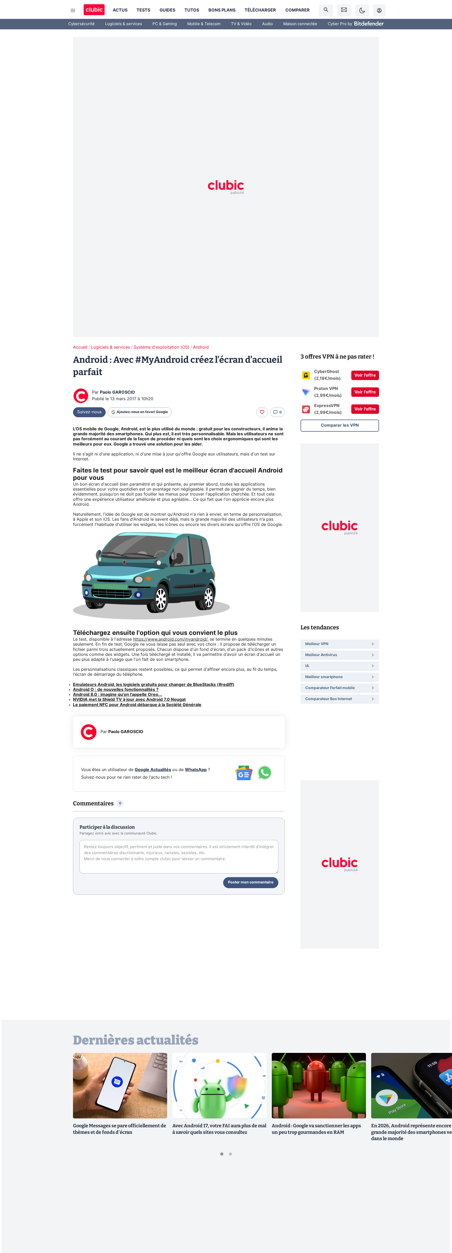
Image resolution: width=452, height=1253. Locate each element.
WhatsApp (196, 770)
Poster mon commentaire (250, 882)
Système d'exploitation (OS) (161, 347)
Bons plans (221, 10)
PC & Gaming (164, 24)
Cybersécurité (81, 24)
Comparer (297, 10)
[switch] (362, 10)
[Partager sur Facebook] (439, 1208)
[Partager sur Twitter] (439, 1225)
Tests (143, 10)
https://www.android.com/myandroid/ (170, 639)
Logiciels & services (123, 24)
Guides (167, 10)
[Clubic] (94, 10)
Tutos (191, 10)
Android (201, 347)
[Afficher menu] (73, 10)
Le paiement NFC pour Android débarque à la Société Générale (137, 705)
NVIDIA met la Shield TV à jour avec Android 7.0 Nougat (129, 699)
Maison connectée (300, 24)
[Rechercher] (326, 10)
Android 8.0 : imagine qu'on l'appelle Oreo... (117, 695)
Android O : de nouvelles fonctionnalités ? (116, 690)
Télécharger (260, 10)
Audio (267, 24)
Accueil (80, 347)
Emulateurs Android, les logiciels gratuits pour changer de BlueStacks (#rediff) (153, 685)
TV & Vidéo (241, 24)
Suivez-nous (89, 412)
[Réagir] (262, 412)
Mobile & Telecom (204, 24)
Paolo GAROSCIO (117, 392)
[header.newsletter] (344, 10)
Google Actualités (153, 770)
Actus (120, 10)
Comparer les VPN (340, 425)
